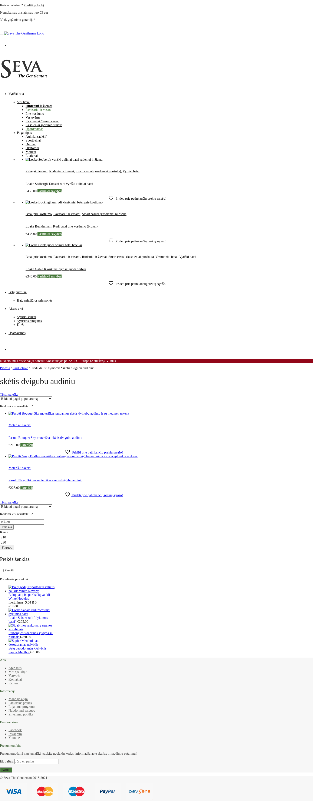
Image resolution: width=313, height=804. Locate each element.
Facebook (15, 730)
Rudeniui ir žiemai (61, 171)
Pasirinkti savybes (49, 191)
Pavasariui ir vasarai (66, 214)
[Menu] (1, 34)
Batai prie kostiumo (39, 214)
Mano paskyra (18, 699)
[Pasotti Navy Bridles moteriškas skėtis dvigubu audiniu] (73, 456)
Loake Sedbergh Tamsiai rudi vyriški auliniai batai (59, 184)
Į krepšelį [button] (26, 445)
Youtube (14, 738)
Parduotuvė (20, 368)
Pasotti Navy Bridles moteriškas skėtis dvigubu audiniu (45, 480)
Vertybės (14, 675)
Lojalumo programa (22, 706)
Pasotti (9, 570)
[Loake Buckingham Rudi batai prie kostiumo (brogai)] (64, 202)
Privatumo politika (21, 714)
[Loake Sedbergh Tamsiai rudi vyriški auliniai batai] (64, 159)
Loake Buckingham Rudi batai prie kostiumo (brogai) (62, 226)
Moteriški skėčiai (20, 425)
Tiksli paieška (9, 394)
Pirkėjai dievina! (36, 171)
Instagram (15, 734)
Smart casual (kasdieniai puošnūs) (98, 171)
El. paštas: (7, 761)
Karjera (14, 683)
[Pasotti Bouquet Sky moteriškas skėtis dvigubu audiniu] (69, 413)
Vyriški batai (131, 171)
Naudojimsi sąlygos (22, 710)
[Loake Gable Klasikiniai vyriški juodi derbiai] (54, 245)
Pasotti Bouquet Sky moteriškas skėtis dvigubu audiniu (45, 437)
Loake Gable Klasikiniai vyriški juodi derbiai (56, 269)
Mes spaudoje (18, 672)
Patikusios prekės (20, 703)
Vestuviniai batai (166, 257)
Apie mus (15, 668)
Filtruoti (7, 547)
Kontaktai (15, 679)
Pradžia (5, 368)
